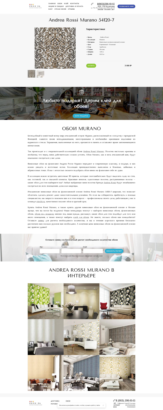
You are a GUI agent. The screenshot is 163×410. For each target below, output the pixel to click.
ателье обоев (60, 9)
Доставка (55, 401)
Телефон (64, 247)
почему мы (56, 404)
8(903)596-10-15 (106, 4)
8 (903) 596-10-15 (125, 400)
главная (52, 3)
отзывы (71, 9)
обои (59, 3)
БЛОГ (50, 9)
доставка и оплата (74, 6)
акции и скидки (56, 6)
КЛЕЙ (66, 3)
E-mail (85, 247)
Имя (41, 247)
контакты (74, 3)
